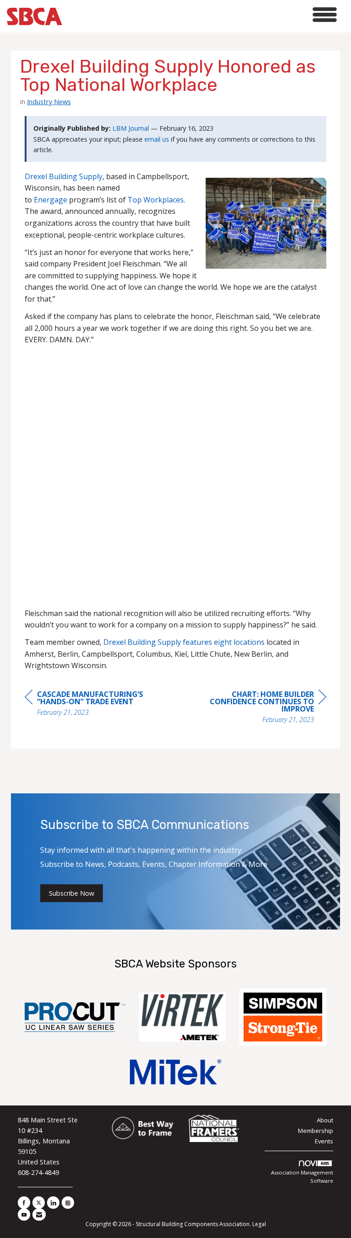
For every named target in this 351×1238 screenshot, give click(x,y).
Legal (259, 1224)
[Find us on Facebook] (24, 1202)
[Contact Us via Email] (39, 1214)
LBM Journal (130, 128)
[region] (257, 708)
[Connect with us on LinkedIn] (53, 1202)
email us (156, 139)
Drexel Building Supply (63, 176)
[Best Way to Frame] (143, 1129)
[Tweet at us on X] (38, 1202)
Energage (50, 200)
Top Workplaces (156, 200)
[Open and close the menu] (202, 15)
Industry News (49, 101)
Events (324, 1141)
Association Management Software (302, 1176)
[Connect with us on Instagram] (68, 1202)
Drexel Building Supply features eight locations (184, 642)
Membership (315, 1130)
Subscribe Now (71, 893)
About (325, 1120)
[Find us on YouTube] (24, 1214)
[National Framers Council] (214, 1129)
